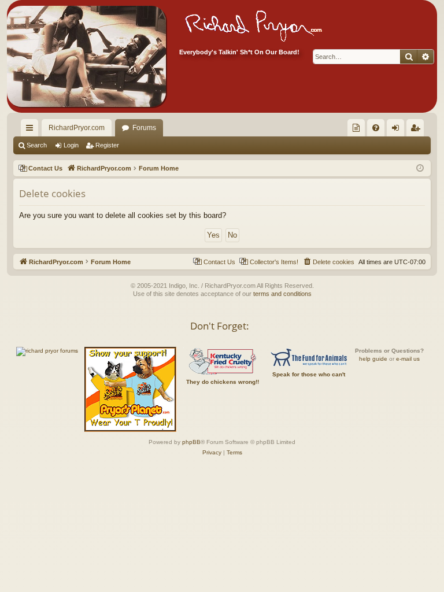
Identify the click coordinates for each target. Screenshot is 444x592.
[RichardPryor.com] (86, 56)
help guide (373, 359)
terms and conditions (282, 293)
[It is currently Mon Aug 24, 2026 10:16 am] (420, 168)
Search (37, 145)
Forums (144, 128)
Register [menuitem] (417, 130)
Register (107, 145)
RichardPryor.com (77, 128)
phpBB (191, 442)
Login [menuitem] (397, 130)
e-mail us (408, 359)
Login (71, 145)
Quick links (31, 130)
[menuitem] (356, 127)
